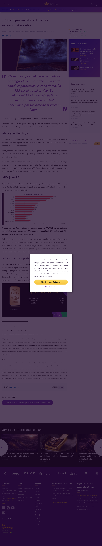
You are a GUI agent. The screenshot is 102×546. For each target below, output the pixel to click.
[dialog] (51, 273)
